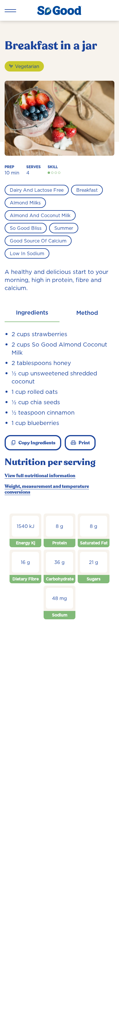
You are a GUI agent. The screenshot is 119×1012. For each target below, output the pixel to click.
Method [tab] (87, 313)
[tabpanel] (59, 481)
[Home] (59, 10)
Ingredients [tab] (32, 313)
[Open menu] (10, 10)
